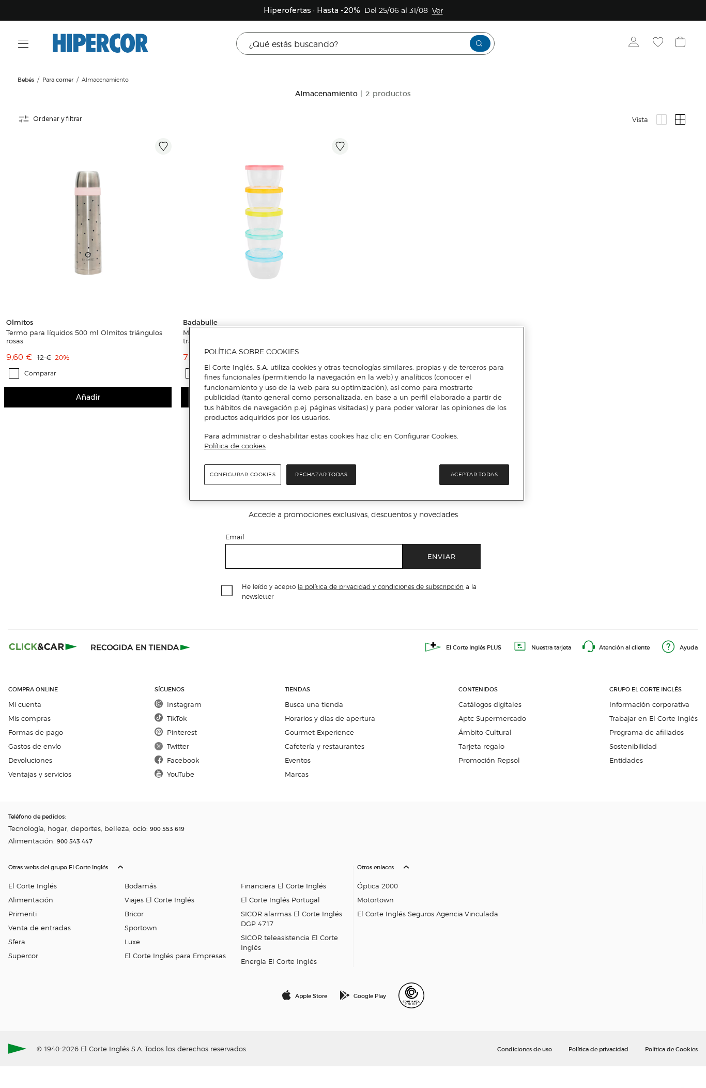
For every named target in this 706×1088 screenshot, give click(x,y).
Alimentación (30, 899)
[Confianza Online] (411, 995)
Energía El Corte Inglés (279, 961)
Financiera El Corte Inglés (283, 885)
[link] (88, 222)
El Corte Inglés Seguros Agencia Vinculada (427, 913)
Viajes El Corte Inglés (159, 899)
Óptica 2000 (377, 885)
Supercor (23, 955)
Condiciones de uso (524, 1049)
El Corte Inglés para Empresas (175, 955)
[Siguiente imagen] (165, 222)
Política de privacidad (598, 1049)
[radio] (661, 119)
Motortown (375, 899)
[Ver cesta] (681, 43)
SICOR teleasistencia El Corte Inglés (289, 942)
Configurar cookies (242, 474)
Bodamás (141, 885)
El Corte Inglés (32, 885)
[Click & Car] (43, 647)
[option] (88, 222)
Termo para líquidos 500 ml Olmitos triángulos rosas (84, 336)
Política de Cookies (671, 1049)
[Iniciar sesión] (635, 43)
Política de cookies (235, 446)
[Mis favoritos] (659, 43)
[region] (357, 413)
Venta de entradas (39, 927)
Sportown (141, 927)
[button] (178, 911)
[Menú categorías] (23, 43)
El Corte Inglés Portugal (280, 899)
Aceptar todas (474, 474)
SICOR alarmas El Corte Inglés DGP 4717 (291, 918)
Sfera (16, 941)
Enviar (441, 556)
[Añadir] (163, 146)
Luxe (132, 941)
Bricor (134, 913)
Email (234, 536)
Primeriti (22, 913)
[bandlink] (437, 10)
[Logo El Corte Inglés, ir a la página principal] (100, 43)
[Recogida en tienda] (140, 647)
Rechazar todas (321, 474)
